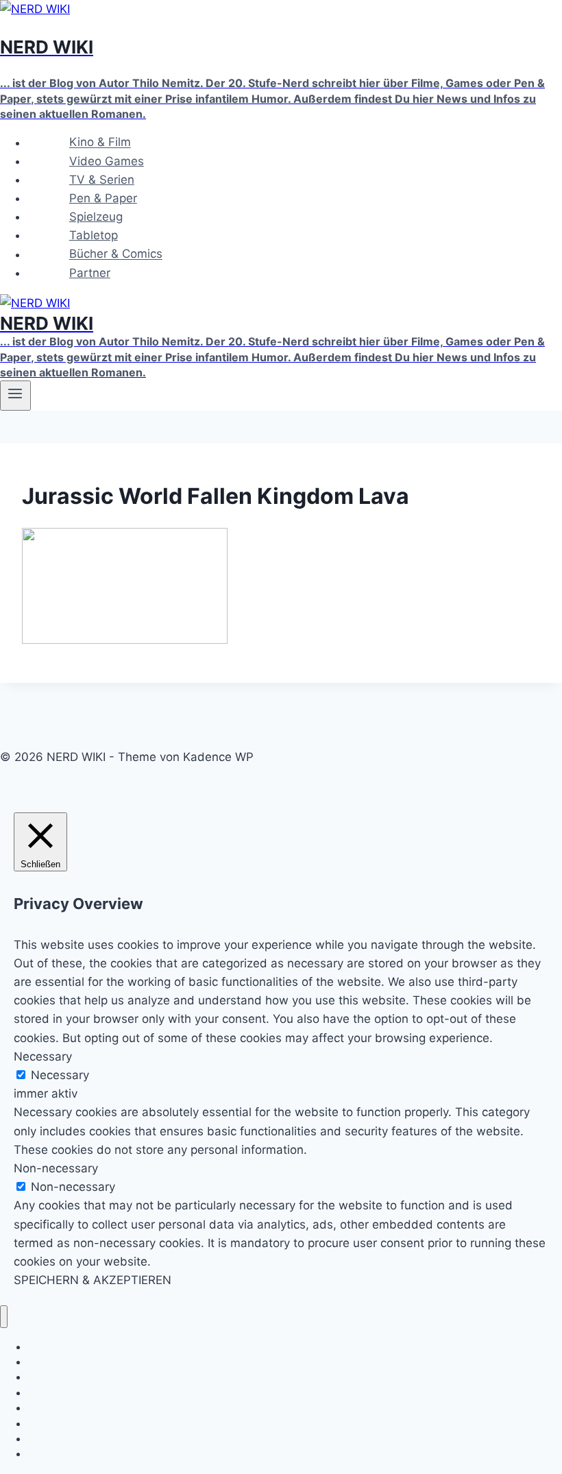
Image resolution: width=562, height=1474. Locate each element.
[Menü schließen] (4, 1316)
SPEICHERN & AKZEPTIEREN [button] (92, 1280)
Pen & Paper (103, 198)
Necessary (60, 1075)
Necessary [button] (43, 1056)
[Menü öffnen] (15, 395)
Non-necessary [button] (56, 1168)
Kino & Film (100, 142)
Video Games (106, 161)
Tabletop (93, 235)
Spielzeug (96, 216)
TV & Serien (101, 179)
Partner (89, 273)
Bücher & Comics (115, 254)
